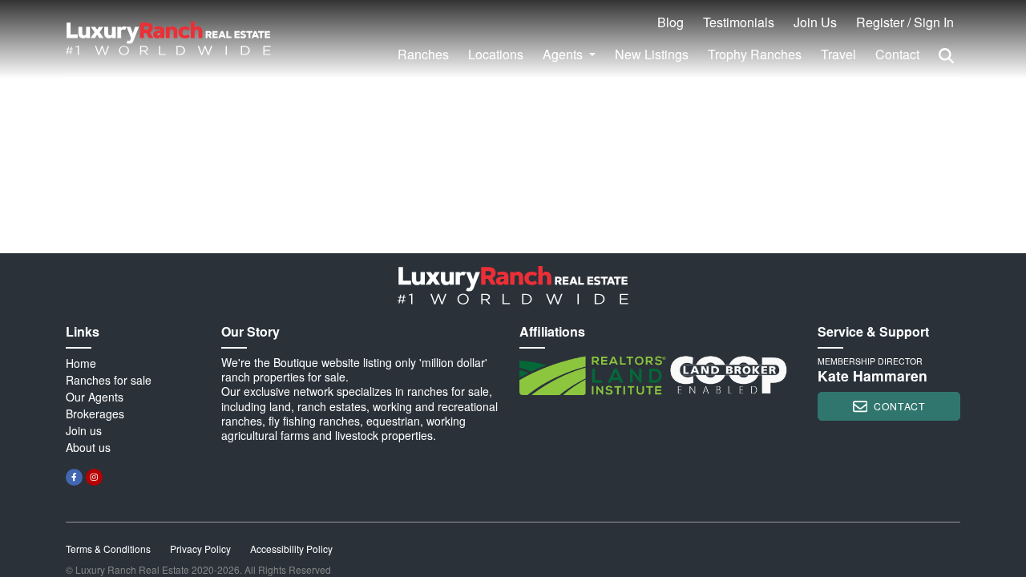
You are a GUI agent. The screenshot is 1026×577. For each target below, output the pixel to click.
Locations (495, 54)
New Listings (652, 54)
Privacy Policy (200, 548)
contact (899, 406)
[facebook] (74, 477)
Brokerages (95, 414)
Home (81, 363)
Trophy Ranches (755, 54)
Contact (897, 54)
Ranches (423, 54)
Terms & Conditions (108, 548)
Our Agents (94, 397)
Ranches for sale (108, 380)
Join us (84, 430)
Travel (838, 54)
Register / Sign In (905, 22)
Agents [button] (564, 54)
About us (88, 447)
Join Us (815, 22)
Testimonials (738, 22)
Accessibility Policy (291, 548)
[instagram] (94, 477)
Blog (670, 22)
